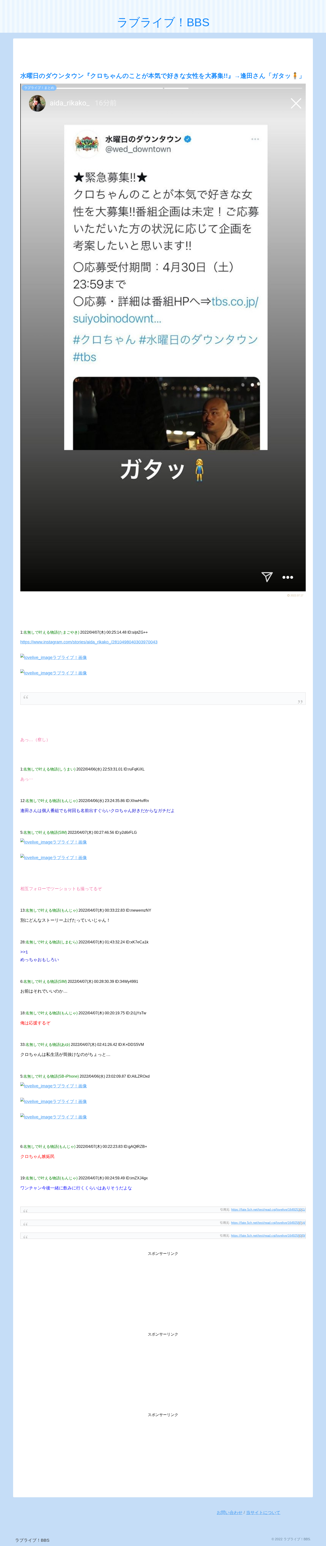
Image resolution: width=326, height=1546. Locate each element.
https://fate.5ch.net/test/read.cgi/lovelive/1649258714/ (268, 1223)
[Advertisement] (163, 54)
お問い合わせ (229, 1512)
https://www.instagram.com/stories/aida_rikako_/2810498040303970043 (89, 642)
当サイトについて (263, 1512)
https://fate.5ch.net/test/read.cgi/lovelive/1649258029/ (268, 1235)
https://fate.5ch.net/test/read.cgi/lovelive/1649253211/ (268, 1209)
